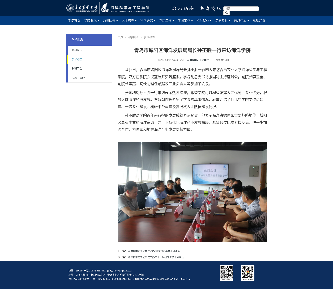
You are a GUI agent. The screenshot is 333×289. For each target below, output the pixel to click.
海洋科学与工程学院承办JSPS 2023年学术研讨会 (154, 251)
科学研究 (148, 22)
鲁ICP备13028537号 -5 (80, 279)
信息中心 (242, 22)
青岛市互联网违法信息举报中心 (142, 279)
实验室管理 (78, 77)
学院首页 (74, 20)
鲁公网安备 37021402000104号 (109, 279)
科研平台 (77, 68)
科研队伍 (77, 50)
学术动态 (77, 59)
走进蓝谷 (223, 22)
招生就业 (205, 22)
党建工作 (167, 22)
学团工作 (186, 22)
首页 (120, 37)
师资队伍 (111, 22)
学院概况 (92, 22)
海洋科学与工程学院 (198, 60)
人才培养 (130, 22)
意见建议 (259, 20)
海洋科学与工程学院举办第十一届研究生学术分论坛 (156, 257)
